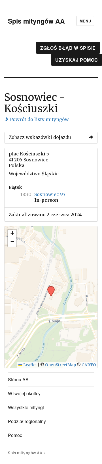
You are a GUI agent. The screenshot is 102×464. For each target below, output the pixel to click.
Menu (85, 21)
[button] (49, 288)
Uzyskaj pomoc (76, 60)
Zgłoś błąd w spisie (68, 48)
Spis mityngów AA (36, 21)
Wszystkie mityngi (26, 407)
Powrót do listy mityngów (39, 119)
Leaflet (29, 365)
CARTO (89, 365)
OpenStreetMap (60, 365)
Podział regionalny (27, 421)
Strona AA (18, 379)
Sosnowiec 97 (49, 194)
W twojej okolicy (24, 393)
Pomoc (15, 435)
